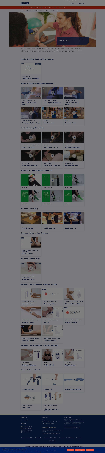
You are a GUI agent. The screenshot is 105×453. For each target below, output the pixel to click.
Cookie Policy (37, 451)
